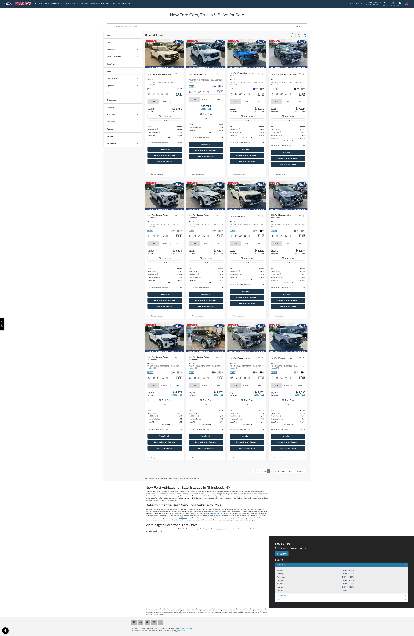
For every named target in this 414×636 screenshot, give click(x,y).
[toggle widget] (5, 630)
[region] (164, 134)
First (256, 471)
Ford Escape (194, 513)
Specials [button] (55, 4)
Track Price (166, 116)
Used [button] (47, 4)
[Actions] (180, 74)
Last (291, 471)
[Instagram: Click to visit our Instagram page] (154, 622)
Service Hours (281, 596)
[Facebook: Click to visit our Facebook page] (134, 622)
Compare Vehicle (157, 174)
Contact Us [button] (282, 554)
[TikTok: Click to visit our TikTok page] (161, 622)
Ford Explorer (214, 513)
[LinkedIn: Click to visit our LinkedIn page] (148, 622)
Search (298, 26)
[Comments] (177, 94)
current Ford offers (173, 520)
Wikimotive (176, 628)
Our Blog (126, 4)
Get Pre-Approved (164, 161)
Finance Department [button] (100, 4)
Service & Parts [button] (68, 4)
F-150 (172, 513)
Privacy (158, 628)
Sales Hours (281, 565)
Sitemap (152, 628)
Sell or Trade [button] (83, 4)
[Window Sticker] (180, 94)
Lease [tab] (176, 102)
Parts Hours (281, 600)
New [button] (40, 4)
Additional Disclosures (187, 628)
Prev (263, 471)
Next (283, 471)
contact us (219, 529)
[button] (182, 54)
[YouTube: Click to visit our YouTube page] (141, 622)
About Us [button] (116, 4)
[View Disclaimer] (167, 94)
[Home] (36, 4)
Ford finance (183, 518)
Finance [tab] (165, 102)
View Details (164, 149)
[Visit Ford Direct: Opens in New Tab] (180, 630)
